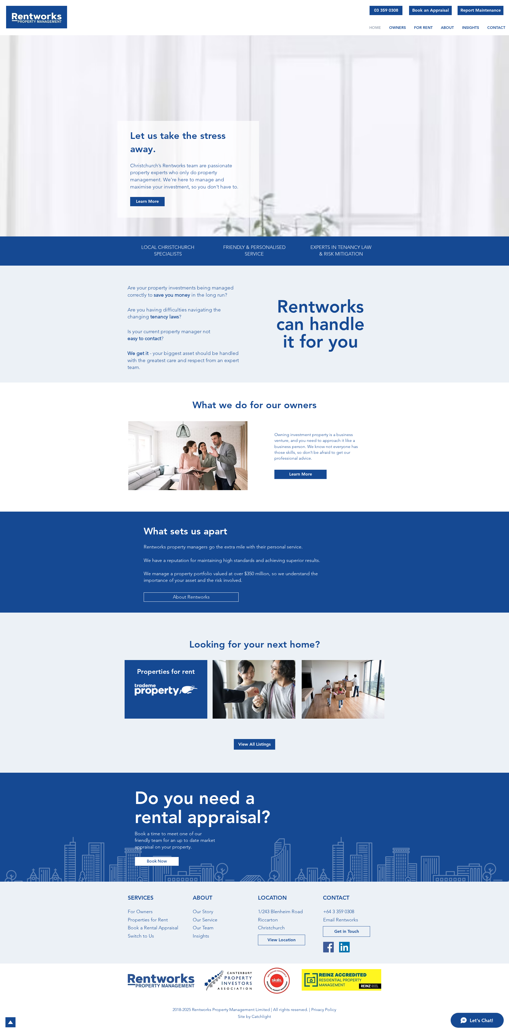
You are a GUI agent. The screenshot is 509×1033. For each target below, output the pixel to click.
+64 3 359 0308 (338, 912)
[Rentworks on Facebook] (328, 947)
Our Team (203, 928)
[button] (447, 27)
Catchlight (261, 1016)
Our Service (205, 920)
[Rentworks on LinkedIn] (344, 947)
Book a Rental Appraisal (153, 928)
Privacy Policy (323, 1009)
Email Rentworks (340, 920)
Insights (201, 936)
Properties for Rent (148, 920)
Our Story (203, 912)
